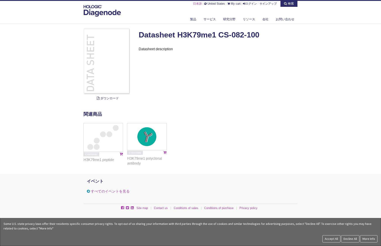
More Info (368, 239)
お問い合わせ (285, 19)
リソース (249, 19)
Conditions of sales (186, 208)
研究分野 (229, 19)
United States (216, 3)
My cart (235, 3)
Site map (142, 208)
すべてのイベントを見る (110, 191)
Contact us (161, 208)
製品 (193, 19)
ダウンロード (109, 98)
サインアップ (268, 3)
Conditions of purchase (218, 208)
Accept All (331, 239)
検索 (290, 3)
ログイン (251, 3)
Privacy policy (248, 208)
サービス (210, 19)
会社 (265, 19)
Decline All (350, 239)
